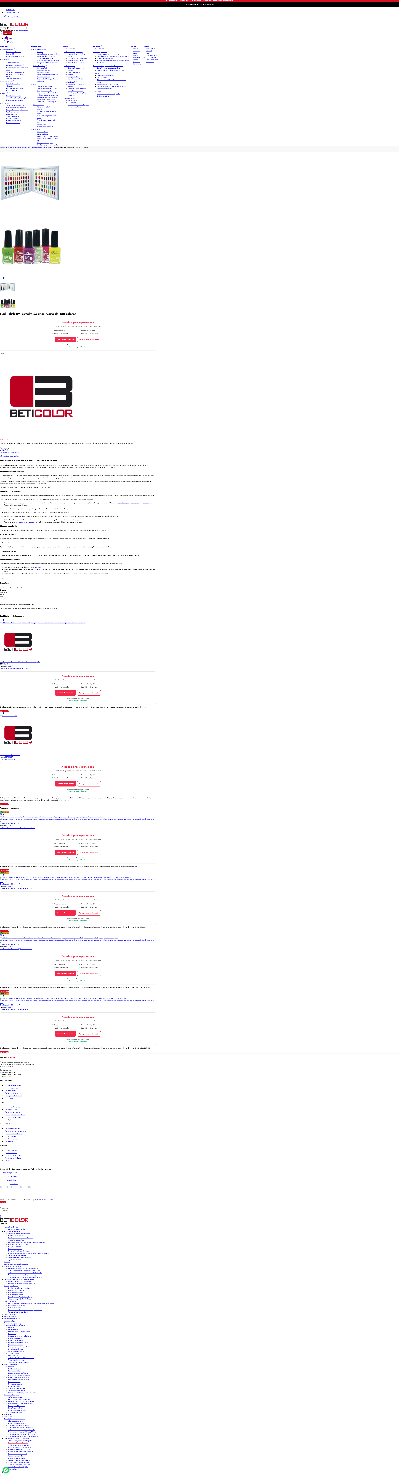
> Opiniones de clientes (13, 1158)
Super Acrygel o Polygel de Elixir (47, 93)
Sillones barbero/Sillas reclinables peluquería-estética (25, 1310)
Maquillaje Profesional (11, 1286)
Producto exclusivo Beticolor (15, 56)
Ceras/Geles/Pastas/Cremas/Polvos (17, 98)
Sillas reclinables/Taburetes (46, 56)
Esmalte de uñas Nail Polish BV (47, 97)
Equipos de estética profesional (47, 63)
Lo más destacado (7, 49)
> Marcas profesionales (13, 1117)
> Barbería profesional (13, 1112)
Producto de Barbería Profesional (14, 1325)
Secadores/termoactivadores (17, 1255)
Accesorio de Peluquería (12, 1231)
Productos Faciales (43, 68)
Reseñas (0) (4, 579)
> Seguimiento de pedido (14, 1096)
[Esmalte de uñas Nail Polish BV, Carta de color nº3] (78, 1000)
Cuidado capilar (7, 82)
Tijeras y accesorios (12, 116)
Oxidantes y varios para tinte (15, 72)
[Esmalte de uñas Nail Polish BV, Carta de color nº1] (78, 879)
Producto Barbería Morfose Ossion (19, 1347)
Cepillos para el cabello (13, 121)
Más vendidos (10, 54)
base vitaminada (123, 503)
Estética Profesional (39, 66)
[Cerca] (1, 612)
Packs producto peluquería (150, 50)
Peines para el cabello (13, 123)
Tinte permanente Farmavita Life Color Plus (21, 1430)
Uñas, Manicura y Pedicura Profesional (18, 147)
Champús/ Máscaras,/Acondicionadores (15, 87)
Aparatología (97, 92)
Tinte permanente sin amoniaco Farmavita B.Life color (25, 1273)
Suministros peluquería (100, 52)
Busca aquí (3, 28)
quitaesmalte (38, 567)
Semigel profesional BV (44, 91)
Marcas (133, 46)
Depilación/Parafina (43, 72)
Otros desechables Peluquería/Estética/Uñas (111, 70)
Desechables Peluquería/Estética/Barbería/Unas (108, 66)
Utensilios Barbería (69, 82)
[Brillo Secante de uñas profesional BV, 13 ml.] (78, 641)
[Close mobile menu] (1, 1217)
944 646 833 (10, 10)
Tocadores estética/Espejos (45, 58)
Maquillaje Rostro (42, 132)
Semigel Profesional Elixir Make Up (48, 88)
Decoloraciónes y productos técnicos (20, 1403)
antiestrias (146, 503)
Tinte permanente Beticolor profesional (20, 1427)
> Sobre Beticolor (11, 1150)
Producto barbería (69, 66)
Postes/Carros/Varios (74, 107)
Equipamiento (95, 46)
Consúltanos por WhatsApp (78, 347)
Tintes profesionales (12, 62)
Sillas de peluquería (103, 78)
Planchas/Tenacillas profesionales (17, 110)
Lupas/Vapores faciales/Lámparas (48, 60)
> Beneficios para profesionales (16, 1131)
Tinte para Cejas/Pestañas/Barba (18, 1425)
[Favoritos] (2, 278)
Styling (4, 93)
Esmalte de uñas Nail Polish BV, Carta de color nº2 (16, 949)
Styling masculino (73, 77)
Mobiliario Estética (10, 1314)
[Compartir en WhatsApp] (6, 450)
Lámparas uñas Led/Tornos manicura (20, 1447)
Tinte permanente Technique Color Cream (21, 1434)
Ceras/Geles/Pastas (74, 72)
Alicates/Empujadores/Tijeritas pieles (20, 1441)
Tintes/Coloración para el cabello (14, 1419)
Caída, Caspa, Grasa (12, 90)
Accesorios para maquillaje (16, 1229)
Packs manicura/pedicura (152, 54)
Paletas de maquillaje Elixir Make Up (19, 1299)
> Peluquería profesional (14, 1107)
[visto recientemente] (5, 1197)
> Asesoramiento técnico (14, 1134)
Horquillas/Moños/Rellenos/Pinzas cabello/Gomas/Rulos (26, 1242)
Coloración (5, 59)
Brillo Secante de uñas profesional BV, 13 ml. (14, 668)
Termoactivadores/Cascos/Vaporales (108, 94)
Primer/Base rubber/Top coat (46, 99)
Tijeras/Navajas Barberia (75, 91)
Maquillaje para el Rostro (16, 1292)
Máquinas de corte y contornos (16, 107)
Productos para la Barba (75, 79)
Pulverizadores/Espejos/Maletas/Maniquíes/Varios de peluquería (29, 1253)
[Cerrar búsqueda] (2, 1206)
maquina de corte (22, 30)
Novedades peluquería (13, 52)
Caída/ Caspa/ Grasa (15, 1397)
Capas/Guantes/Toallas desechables (108, 68)
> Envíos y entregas (12, 1088)
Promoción (7, 1414)
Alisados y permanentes (13, 78)
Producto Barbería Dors (75, 60)
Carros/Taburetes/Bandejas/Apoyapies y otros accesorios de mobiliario (111, 87)
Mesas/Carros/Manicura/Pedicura (48, 54)
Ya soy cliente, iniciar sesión (89, 339)
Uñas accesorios (38, 105)
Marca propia (135, 54)
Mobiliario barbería (70, 98)
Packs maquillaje (151, 57)
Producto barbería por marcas (73, 52)
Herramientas (6, 103)
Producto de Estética (10, 1364)
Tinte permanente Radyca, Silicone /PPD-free (22, 1432)
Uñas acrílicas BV (13, 1469)
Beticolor (7, 1262)
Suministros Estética (39, 49)
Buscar (6, 33)
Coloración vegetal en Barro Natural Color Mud (23, 1268)
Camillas (40, 52)
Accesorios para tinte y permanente (108, 54)
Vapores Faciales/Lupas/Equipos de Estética (22, 1393)
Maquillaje (36, 130)
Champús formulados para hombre (19, 1332)
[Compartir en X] (1, 450)
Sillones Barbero (73, 100)
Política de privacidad (10, 1173)
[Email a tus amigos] (7, 450)
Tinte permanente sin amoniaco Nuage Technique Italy (25, 1277)
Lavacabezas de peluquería (105, 75)
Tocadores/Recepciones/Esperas (78, 105)
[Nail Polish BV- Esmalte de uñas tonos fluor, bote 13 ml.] (78, 819)
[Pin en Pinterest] (4, 450)
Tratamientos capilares (13, 84)
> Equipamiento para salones (15, 1115)
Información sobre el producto (10, 456)
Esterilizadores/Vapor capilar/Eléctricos (13, 113)
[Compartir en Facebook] (2, 450)
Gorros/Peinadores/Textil (105, 58)
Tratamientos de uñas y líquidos (47, 102)
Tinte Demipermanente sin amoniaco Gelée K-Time (24, 1270)
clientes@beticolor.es (12, 12)
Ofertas (146, 46)
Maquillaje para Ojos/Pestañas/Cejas (20, 1297)
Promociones (150, 62)
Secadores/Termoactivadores (15, 105)
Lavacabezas (72, 102)
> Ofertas (9, 1120)
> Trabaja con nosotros (13, 1155)
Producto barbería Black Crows (77, 58)
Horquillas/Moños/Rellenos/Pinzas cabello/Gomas (113, 56)
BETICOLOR (4, 439)
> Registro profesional (13, 1128)
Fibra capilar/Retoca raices (14, 100)
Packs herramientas (152, 59)
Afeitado (70, 74)
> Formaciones (11, 1136)
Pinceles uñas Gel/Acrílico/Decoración (45, 125)
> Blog (8, 1160)
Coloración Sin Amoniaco (12, 1266)
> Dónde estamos (11, 1153)
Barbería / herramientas (137, 63)
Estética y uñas (36, 46)
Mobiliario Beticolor (10, 1301)
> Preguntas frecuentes (13, 1085)
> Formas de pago (12, 1093)
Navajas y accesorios (13, 118)
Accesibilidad (11, 1180)
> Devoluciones (11, 1090)
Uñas (34, 84)
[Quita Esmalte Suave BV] (78, 734)
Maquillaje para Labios (15, 1294)
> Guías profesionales (13, 1139)
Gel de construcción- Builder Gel (47, 95)
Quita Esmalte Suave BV (7, 759)
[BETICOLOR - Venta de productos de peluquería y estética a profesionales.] (14, 25)
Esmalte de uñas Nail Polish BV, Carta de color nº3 (16, 1009)
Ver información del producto (9, 453)
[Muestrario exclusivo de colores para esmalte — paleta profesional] (31, 213)
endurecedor (135, 503)
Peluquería (136, 59)
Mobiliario (96, 73)
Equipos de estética (103, 96)
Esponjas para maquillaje (45, 143)
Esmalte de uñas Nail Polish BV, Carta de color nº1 (16, 888)
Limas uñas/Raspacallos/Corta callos (19, 1449)
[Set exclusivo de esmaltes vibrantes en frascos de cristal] (31, 276)
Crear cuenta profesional (65, 339)
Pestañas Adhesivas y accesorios (47, 74)
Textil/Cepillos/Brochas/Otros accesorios (21, 1358)
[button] (6, 1470)
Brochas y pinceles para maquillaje (48, 145)
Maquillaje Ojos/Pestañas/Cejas (47, 136)
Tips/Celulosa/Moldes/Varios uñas (19, 1465)
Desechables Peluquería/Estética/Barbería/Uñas (19, 1279)
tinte (15, 30)
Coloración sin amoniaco (14, 65)
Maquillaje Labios (43, 134)
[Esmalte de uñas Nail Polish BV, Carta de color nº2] (78, 940)
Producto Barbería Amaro (76, 63)
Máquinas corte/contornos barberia (19, 1336)
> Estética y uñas (11, 1109)
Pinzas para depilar (43, 77)
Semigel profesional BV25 (45, 86)
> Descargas (10, 1141)
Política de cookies (12, 1176)
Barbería (65, 46)
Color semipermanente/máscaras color (16, 1264)
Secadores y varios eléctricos (77, 88)
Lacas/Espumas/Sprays (13, 96)
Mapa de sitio (14, 1184)
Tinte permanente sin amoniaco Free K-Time (22, 1275)
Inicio (2, 147)
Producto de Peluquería (11, 1395)
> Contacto (9, 1098)
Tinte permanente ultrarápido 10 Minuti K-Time (23, 1436)
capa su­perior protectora (26, 522)
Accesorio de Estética (11, 1227)
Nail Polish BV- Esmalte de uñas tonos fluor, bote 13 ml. (17, 828)
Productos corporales (44, 70)
